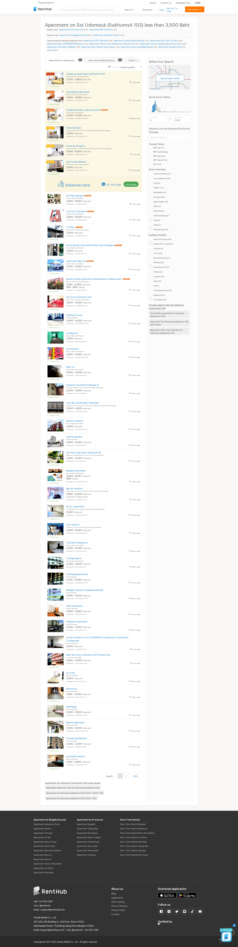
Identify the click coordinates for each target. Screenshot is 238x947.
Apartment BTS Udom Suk (72, 29)
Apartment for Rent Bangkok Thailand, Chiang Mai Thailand (47, 9)
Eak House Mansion (76, 161)
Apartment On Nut (42, 837)
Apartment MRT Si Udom (100, 29)
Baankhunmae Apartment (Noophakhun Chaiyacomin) (94, 278)
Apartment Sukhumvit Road (105, 34)
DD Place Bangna (75, 195)
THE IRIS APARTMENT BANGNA (82, 402)
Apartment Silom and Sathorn (47, 850)
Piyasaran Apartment (76, 621)
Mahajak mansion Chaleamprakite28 (84, 589)
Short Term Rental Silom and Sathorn (137, 832)
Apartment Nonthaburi (87, 832)
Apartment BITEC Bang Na (96, 40)
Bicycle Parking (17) (162, 257)
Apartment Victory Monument (48, 863)
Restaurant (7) (159, 294)
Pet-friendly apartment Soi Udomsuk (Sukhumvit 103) (167, 314)
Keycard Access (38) (162, 239)
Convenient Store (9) (162, 290)
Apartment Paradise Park (169, 46)
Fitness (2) (158, 271)
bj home (70, 672)
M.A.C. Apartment (75, 506)
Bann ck (70, 366)
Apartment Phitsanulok (87, 850)
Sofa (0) (157, 220)
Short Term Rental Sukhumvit (133, 828)
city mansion (72, 348)
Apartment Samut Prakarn (89, 837)
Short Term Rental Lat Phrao (133, 837)
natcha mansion (74, 436)
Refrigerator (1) (160, 192)
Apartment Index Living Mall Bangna (137, 46)
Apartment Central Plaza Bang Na (129, 40)
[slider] (150, 112)
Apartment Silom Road (44, 845)
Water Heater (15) (161, 201)
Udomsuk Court (74, 314)
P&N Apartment (74, 605)
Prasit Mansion (73, 127)
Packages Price (183, 2)
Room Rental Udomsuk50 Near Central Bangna (90, 245)
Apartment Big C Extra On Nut (164, 40)
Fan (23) (157, 182)
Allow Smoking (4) (161, 215)
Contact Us (165, 2)
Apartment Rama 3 (42, 859)
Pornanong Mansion (76, 738)
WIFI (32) (157, 206)
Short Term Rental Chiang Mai (134, 845)
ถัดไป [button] (135, 776)
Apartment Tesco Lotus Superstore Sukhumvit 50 (112, 43)
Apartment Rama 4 (43, 854)
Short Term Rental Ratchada (133, 841)
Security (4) (158, 248)
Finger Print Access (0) (163, 243)
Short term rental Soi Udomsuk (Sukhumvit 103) (106, 60)
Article (153, 2)
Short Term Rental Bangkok (133, 824)
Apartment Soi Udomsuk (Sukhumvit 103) (66, 60)
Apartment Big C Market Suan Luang (98, 46)
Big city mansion (74, 488)
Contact (115, 914)
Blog (113, 893)
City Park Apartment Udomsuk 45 (83, 452)
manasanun (72, 333)
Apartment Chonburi (86, 854)
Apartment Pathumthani (88, 841)
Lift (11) (156, 285)
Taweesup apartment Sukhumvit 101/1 (85, 73)
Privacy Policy (118, 909)
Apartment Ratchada (43, 872)
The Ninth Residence (77, 542)
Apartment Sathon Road (45, 841)
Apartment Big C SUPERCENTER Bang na (65, 43)
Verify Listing (117, 901)
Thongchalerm (73, 558)
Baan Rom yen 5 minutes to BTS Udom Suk (88, 654)
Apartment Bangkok (86, 824)
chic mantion (72, 524)
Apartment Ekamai (42, 828)
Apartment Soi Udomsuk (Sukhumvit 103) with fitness (169, 322)
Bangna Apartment (76, 470)
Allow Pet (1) (159, 210)
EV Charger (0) (160, 299)
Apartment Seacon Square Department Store (161, 43)
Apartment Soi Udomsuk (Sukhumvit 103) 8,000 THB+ (71, 798)
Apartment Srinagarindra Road (73, 34)
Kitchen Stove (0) (161, 229)
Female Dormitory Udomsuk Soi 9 (83, 109)
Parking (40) (159, 262)
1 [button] (120, 776)
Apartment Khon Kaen (87, 845)
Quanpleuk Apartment (78, 91)
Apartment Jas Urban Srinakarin (61, 46)
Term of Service (119, 905)
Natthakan (71, 706)
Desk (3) (157, 224)
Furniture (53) (159, 196)
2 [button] (125, 776)
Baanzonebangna (75, 722)
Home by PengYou (75, 145)
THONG (70, 227)
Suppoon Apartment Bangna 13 (82, 384)
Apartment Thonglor (43, 832)
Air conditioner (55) (162, 178)
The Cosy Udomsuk (76, 211)
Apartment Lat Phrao (43, 867)
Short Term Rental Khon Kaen (134, 854)
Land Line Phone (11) (162, 173)
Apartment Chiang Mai (87, 828)
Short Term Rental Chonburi (133, 850)
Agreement (117, 897)
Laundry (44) (159, 276)
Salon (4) (157, 280)
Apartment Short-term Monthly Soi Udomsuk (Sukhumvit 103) (166, 331)
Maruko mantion (74, 420)
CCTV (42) (158, 252)
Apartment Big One (76, 260)
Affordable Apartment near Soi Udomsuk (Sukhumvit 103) (73, 787)
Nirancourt (71, 688)
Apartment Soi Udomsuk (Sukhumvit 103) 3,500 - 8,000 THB (74, 792)
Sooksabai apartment (77, 574)
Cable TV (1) (159, 187)
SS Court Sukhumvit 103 (78, 296)
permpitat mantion (75, 756)
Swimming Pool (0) (161, 266)
